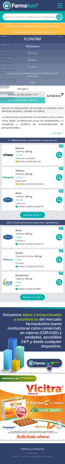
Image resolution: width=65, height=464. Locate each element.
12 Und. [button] (31, 66)
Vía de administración (8, 81)
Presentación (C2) (6, 65)
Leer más (56, 133)
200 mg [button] (32, 53)
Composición (5, 44)
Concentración (5, 51)
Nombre (3, 36)
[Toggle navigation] (59, 5)
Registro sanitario (7, 93)
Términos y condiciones (32, 448)
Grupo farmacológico (8, 72)
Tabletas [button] (31, 60)
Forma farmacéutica (7, 58)
